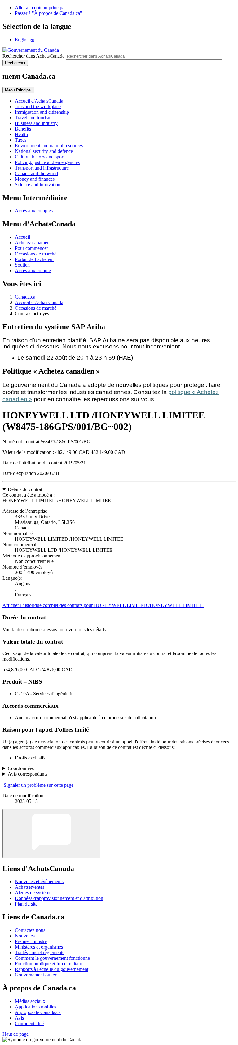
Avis (19, 1018)
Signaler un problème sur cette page (38, 785)
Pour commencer (31, 248)
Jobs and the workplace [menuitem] (38, 106)
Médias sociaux (30, 1001)
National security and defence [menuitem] (44, 151)
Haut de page (15, 1034)
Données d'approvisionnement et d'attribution (59, 898)
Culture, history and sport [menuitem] (39, 156)
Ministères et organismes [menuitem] (39, 947)
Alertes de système (33, 892)
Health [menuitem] (21, 134)
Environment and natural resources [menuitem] (49, 145)
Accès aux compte (33, 270)
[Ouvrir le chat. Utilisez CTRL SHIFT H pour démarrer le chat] (51, 833)
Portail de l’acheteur (34, 259)
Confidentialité (29, 1023)
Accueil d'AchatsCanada (39, 302)
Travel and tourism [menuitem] (33, 117)
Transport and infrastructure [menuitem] (42, 167)
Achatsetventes (29, 887)
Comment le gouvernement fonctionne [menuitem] (52, 958)
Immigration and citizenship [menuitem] (42, 112)
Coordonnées (21, 768)
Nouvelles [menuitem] (25, 935)
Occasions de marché (35, 253)
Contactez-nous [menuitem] (30, 930)
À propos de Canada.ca (38, 1012)
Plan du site (26, 903)
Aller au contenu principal (40, 7)
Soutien (22, 265)
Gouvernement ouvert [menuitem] (36, 974)
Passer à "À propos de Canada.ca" (48, 13)
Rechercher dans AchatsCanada (33, 56)
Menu (18, 90)
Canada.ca (25, 296)
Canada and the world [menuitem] (36, 173)
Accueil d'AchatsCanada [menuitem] (39, 101)
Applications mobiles (35, 1006)
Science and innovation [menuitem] (37, 184)
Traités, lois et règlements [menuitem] (39, 952)
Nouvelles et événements (39, 881)
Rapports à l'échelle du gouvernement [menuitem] (51, 969)
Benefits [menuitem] (23, 128)
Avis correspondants (27, 774)
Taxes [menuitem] (20, 140)
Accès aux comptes (34, 210)
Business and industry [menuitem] (36, 123)
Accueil (22, 237)
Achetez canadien (32, 242)
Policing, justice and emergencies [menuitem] (47, 162)
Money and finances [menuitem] (35, 179)
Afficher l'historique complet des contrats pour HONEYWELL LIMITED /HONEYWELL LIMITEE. (103, 605)
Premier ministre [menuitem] (31, 941)
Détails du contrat (25, 489)
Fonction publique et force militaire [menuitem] (49, 963)
